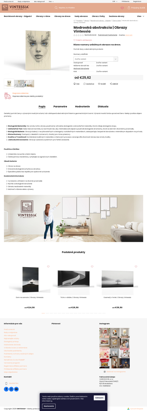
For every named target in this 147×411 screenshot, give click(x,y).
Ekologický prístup (11, 341)
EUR (114, 1)
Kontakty (7, 357)
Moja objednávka (10, 372)
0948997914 (13, 383)
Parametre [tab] (60, 106)
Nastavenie (49, 406)
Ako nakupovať (39, 2)
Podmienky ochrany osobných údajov (19, 354)
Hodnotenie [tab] (82, 106)
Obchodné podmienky (13, 351)
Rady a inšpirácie (24, 2)
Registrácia (137, 1)
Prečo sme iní (8, 2)
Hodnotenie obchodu (12, 345)
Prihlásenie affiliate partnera (15, 369)
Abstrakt (128, 35)
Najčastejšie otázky (11, 338)
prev (5, 288)
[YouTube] (16, 389)
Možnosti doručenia (81, 68)
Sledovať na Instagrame (116, 371)
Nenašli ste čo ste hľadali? (14, 360)
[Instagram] (11, 389)
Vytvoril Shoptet (136, 409)
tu (51, 401)
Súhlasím (99, 398)
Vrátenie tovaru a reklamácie (15, 348)
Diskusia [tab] (103, 106)
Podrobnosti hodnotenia (107, 35)
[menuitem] (18, 16)
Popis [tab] (42, 106)
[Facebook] (6, 389)
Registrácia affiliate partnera (15, 366)
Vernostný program (12, 363)
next (141, 288)
